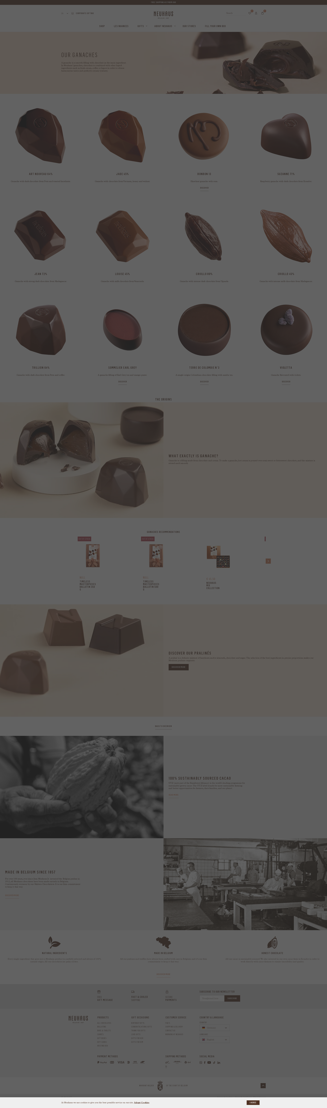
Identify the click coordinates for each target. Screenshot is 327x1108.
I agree (253, 1102)
